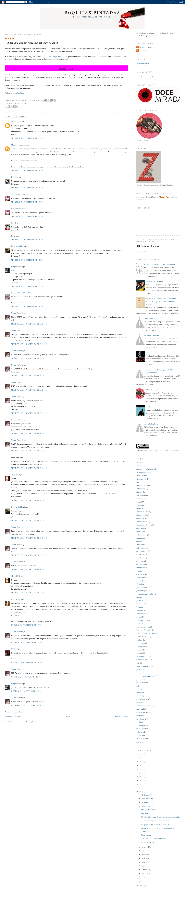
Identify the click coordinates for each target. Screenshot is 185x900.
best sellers (140, 495)
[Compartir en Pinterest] (54, 100)
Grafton (139, 597)
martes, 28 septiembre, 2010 (27, 138)
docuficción (141, 557)
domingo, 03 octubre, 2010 (26, 691)
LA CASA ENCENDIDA (20, 292)
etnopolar (140, 567)
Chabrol (139, 505)
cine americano (142, 511)
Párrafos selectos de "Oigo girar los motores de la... (160, 817)
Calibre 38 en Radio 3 (152, 389)
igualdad (139, 603)
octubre (145, 802)
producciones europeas (145, 676)
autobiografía (141, 485)
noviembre (146, 798)
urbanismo (140, 735)
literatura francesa (143, 630)
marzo (144, 865)
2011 (141, 788)
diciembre (146, 795)
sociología (140, 709)
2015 (141, 773)
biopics (139, 498)
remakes (139, 692)
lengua (139, 610)
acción (139, 462)
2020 (141, 754)
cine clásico (141, 518)
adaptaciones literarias (145, 469)
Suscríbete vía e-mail (144, 76)
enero (144, 873)
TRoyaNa (14, 474)
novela (139, 653)
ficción (139, 580)
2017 (141, 765)
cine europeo (141, 531)
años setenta (141, 479)
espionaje (140, 564)
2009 (141, 878)
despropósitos (141, 551)
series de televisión (143, 705)
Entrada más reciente (13, 716)
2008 (141, 881)
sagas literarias (142, 699)
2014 (141, 776)
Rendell (139, 695)
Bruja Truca (57, 56)
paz (137, 663)
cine (24, 103)
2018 (141, 761)
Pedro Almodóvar (143, 666)
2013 (141, 780)
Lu (66, 56)
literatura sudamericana (145, 633)
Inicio (68, 716)
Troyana (66, 48)
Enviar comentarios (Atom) (26, 721)
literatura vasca (142, 636)
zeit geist (140, 741)
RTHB (13, 648)
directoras (140, 554)
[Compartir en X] (49, 100)
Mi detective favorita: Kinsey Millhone (159, 264)
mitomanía (140, 643)
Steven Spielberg (143, 712)
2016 (141, 769)
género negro (141, 590)
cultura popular (142, 548)
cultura (139, 544)
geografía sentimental (144, 594)
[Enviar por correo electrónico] (43, 100)
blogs (18, 103)
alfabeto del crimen (143, 472)
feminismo (140, 577)
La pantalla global (151, 423)
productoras (141, 679)
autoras (139, 492)
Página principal (142, 63)
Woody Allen (141, 738)
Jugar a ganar (146, 835)
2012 (141, 784)
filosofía (139, 584)
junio (144, 854)
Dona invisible (17, 246)
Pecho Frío (148, 406)
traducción (140, 728)
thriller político (142, 725)
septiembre (146, 806)
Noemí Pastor (16, 313)
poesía (138, 669)
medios (139, 640)
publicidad (140, 682)
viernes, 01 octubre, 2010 (26, 676)
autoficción (140, 488)
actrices (139, 465)
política (139, 672)
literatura (140, 623)
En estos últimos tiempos (153, 281)
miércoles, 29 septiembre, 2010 (29, 323)
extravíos (140, 574)
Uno (12, 222)
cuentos (139, 541)
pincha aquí (141, 199)
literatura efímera (143, 626)
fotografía (140, 587)
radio (138, 686)
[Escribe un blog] (46, 100)
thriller (139, 722)
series (138, 702)
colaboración (141, 534)
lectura (139, 607)
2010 (141, 791)
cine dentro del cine (144, 524)
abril (144, 862)
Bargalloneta (16, 266)
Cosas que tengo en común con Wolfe (155, 820)
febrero (145, 869)
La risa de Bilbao (147, 842)
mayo (144, 858)
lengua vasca (141, 613)
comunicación (142, 538)
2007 (141, 885)
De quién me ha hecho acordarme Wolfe (156, 824)
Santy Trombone (17, 194)
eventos (139, 571)
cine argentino (142, 515)
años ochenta (141, 475)
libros (138, 617)
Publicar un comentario (14, 711)
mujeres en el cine (143, 646)
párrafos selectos (142, 659)
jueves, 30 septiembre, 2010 (27, 625)
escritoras (140, 561)
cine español (141, 528)
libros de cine (141, 620)
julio (144, 850)
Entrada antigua (121, 716)
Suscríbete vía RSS (144, 72)
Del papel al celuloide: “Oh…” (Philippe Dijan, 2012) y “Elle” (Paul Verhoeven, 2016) (160, 301)
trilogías (139, 732)
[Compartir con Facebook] (51, 100)
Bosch (146, 352)
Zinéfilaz (9, 38)
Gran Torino (148, 318)
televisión (140, 719)
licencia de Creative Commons (167, 450)
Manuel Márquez (18, 144)
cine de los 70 (141, 521)
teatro (138, 715)
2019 (141, 758)
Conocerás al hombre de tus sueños (154, 838)
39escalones (16, 121)
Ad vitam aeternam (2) (152, 335)
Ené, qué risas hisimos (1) (151, 809)
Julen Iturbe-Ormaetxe (146, 47)
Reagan (139, 689)
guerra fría (140, 600)
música (139, 649)
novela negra (141, 656)
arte (137, 482)
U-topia (14, 177)
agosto (144, 847)
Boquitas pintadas (92, 12)
